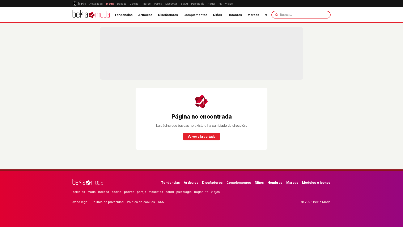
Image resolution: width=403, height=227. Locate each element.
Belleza (121, 3)
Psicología (197, 3)
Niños (217, 15)
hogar (198, 192)
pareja (141, 192)
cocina (117, 192)
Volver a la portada (202, 136)
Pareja (158, 3)
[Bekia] (79, 3)
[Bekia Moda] (91, 14)
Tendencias (123, 15)
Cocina (134, 3)
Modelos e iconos (316, 183)
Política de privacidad (108, 202)
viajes (215, 192)
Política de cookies (141, 202)
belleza (103, 192)
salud (170, 192)
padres (129, 192)
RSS (161, 202)
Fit (220, 3)
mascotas (156, 192)
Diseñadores (168, 15)
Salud (184, 3)
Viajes (229, 3)
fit (206, 192)
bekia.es (78, 192)
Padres (146, 3)
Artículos (145, 15)
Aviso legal (80, 202)
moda (92, 192)
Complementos (195, 15)
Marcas (253, 15)
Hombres (235, 15)
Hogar (211, 3)
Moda (110, 3)
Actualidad (96, 3)
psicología (184, 192)
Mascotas (171, 3)
